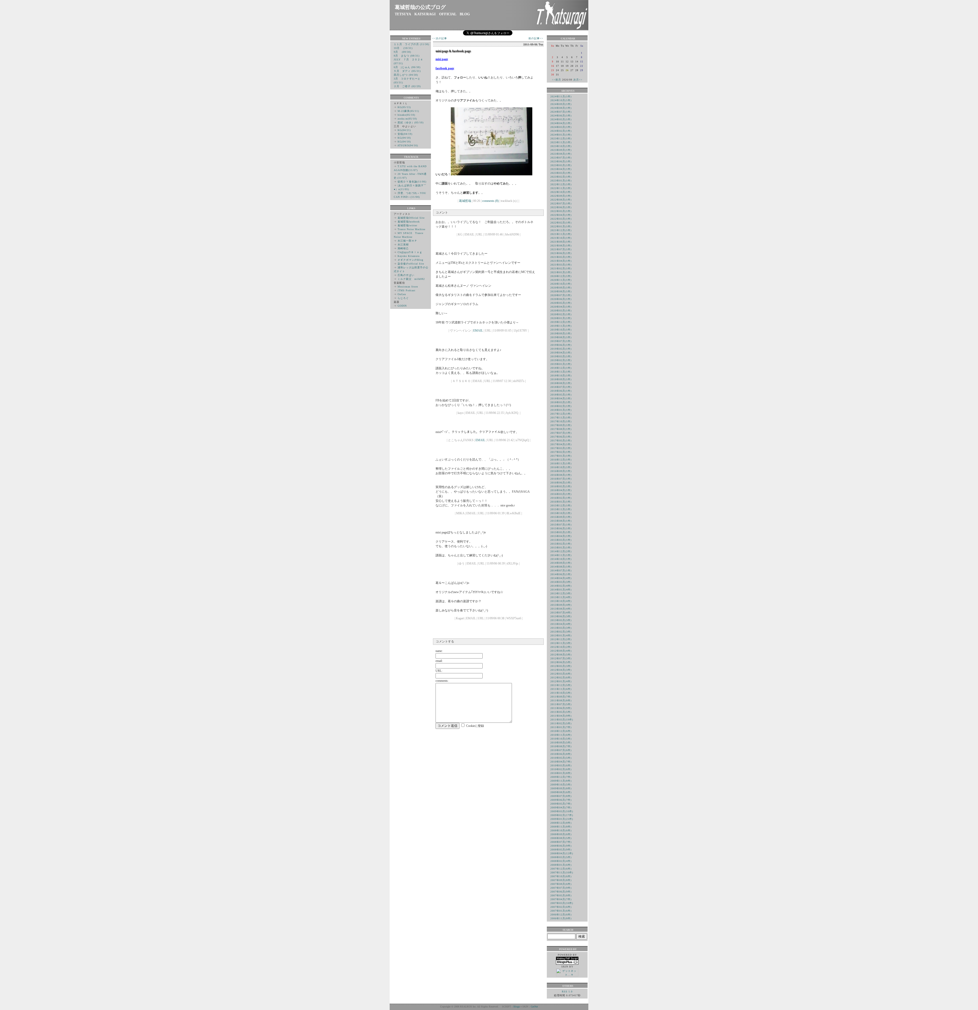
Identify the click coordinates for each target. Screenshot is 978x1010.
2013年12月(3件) (561, 593)
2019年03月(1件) (561, 356)
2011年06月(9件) (561, 708)
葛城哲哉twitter (407, 225)
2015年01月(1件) (561, 547)
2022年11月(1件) (561, 188)
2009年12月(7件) (561, 777)
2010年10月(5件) (561, 738)
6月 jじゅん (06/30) (407, 67)
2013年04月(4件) (561, 624)
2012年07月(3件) (561, 658)
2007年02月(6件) (561, 907)
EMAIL (478, 330)
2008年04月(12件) (561, 853)
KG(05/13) (404, 107)
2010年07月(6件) (561, 750)
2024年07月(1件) (561, 111)
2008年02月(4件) (561, 861)
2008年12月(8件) (561, 822)
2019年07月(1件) (561, 341)
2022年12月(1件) (561, 184)
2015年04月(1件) (561, 536)
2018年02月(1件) (561, 406)
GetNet (534, 1006)
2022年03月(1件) (561, 218)
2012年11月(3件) (561, 643)
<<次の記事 (439, 38)
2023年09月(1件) (561, 150)
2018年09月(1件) (561, 379)
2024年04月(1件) (561, 123)
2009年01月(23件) (561, 819)
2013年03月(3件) (561, 627)
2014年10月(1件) (561, 559)
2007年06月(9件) (561, 891)
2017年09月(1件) (561, 425)
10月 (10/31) (403, 48)
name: (439, 651)
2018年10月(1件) (561, 375)
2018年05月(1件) (561, 394)
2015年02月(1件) (561, 543)
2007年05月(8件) (561, 895)
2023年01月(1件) (561, 180)
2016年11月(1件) (561, 463)
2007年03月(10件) (561, 903)
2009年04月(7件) (561, 807)
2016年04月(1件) (561, 490)
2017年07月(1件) (561, 432)
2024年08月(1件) (561, 108)
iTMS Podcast (406, 290)
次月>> (577, 79)
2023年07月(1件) (561, 157)
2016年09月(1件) (561, 471)
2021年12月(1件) (561, 230)
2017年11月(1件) (561, 417)
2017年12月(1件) (561, 413)
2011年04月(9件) (561, 715)
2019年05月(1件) (561, 348)
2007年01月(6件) (561, 910)
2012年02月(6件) (561, 677)
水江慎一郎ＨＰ (407, 240)
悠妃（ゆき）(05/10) (411, 122)
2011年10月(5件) (561, 692)
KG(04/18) (404, 137)
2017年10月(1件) (561, 421)
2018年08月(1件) (561, 383)
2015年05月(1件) (561, 532)
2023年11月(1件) (561, 142)
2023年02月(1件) (561, 176)
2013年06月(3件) (561, 616)
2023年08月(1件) (561, 153)
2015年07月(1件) (561, 524)
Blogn (516, 1006)
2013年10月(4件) (561, 601)
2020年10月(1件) (561, 283)
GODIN (402, 305)
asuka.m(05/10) (407, 118)
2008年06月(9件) (561, 845)
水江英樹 (403, 244)
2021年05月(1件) (561, 257)
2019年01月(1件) (561, 364)
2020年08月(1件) (561, 291)
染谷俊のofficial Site (411, 263)
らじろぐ (403, 298)
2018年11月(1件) (561, 371)
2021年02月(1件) (561, 268)
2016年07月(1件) (561, 478)
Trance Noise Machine (411, 229)
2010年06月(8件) (561, 754)
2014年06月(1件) (561, 574)
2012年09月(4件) (561, 650)
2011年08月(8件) (561, 700)
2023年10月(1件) (561, 146)
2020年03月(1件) (561, 310)
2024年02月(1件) (561, 130)
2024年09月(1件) (561, 104)
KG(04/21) (404, 130)
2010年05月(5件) (561, 757)
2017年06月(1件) (561, 436)
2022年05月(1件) (561, 211)
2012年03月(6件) (561, 673)
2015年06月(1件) (561, 528)
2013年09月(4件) (561, 605)
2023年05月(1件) (561, 165)
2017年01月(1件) (561, 455)
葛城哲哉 (465, 201)
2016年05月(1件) (561, 486)
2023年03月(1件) (561, 173)
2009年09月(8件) (561, 788)
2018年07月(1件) (561, 387)
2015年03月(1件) (561, 540)
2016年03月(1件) (561, 494)
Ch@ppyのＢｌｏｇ (410, 252)
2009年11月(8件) (561, 780)
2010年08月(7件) (561, 746)
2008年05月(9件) (561, 849)
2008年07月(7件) (561, 842)
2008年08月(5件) (561, 838)
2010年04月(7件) (561, 761)
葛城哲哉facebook (409, 221)
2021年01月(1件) (561, 272)
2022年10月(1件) (561, 192)
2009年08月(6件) (561, 792)
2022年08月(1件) (561, 199)
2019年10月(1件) (561, 329)
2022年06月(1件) (561, 207)
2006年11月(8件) (561, 918)
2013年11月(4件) (561, 597)
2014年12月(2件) (561, 551)
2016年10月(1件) (561, 467)
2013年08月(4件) (561, 608)
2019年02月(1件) (561, 360)
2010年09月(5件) (561, 742)
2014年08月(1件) (561, 566)
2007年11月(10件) (561, 872)
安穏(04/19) (405, 134)
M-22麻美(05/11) (408, 111)
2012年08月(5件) (561, 654)
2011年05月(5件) (561, 712)
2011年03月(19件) (561, 719)
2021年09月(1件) (561, 241)
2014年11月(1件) (561, 555)
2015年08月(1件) (561, 520)
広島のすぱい (406, 275)
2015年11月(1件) (561, 509)
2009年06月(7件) (561, 799)
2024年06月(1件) (561, 115)
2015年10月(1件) (561, 513)
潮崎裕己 (403, 248)
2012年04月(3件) (561, 669)
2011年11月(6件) (561, 689)
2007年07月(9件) (561, 887)
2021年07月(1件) (561, 249)
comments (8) (490, 201)
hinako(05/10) (406, 114)
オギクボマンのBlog (410, 259)
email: (439, 661)
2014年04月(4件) (561, 578)
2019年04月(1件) (561, 352)
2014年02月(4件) (561, 585)
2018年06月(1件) (561, 390)
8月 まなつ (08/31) (406, 55)
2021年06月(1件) (561, 253)
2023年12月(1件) (561, 138)
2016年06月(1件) (561, 482)
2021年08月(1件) (561, 245)
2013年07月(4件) (561, 612)
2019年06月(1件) (561, 345)
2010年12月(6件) (561, 731)
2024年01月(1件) (561, 134)
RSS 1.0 (567, 991)
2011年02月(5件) (561, 723)
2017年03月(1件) (561, 448)
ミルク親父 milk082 (411, 279)
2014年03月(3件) (561, 582)
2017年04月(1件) (561, 444)
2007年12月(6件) (561, 868)
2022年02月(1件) (561, 222)
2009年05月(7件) (561, 803)
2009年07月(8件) (561, 796)
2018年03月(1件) (561, 402)
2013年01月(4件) (561, 635)
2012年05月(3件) (561, 666)
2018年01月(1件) (561, 410)
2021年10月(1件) (561, 238)
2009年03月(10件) (561, 811)
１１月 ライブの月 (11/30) (411, 44)
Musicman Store (408, 286)
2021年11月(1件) (561, 234)
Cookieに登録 (475, 726)
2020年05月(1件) (561, 302)
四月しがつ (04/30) (406, 74)
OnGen (402, 294)
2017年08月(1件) (561, 429)
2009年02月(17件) (561, 815)
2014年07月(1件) (561, 570)
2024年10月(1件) (561, 100)
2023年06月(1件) (561, 161)
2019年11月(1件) (561, 325)
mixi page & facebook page (453, 51)
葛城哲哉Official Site (411, 217)
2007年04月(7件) (561, 899)
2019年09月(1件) (561, 333)
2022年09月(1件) (561, 195)
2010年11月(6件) (561, 734)
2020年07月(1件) (561, 295)
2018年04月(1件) (561, 398)
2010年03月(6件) (561, 765)
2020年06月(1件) (561, 299)
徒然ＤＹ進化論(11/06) (412, 181)
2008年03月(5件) (561, 857)
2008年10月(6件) (561, 830)
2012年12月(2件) (561, 639)
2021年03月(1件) (561, 264)
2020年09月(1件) (561, 287)
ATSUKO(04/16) (407, 145)
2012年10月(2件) (561, 647)
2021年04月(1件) (561, 260)
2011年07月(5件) (561, 704)
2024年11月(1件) (561, 96)
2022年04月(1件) (561, 215)
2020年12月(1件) (561, 276)
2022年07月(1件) (561, 203)
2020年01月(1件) (561, 318)
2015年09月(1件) (561, 517)
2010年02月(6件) (561, 769)
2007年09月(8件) (561, 880)
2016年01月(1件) (561, 501)
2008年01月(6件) (561, 864)
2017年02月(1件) (561, 452)
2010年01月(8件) (561, 773)
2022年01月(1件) (561, 226)
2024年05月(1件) (561, 119)
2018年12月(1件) (561, 367)
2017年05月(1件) (561, 440)
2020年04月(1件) (561, 306)
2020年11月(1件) (561, 280)
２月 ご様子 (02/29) (407, 86)
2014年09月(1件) (561, 562)
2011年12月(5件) (561, 685)
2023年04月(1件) (561, 169)
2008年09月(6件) (561, 834)
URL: (439, 671)
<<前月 (556, 79)
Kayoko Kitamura (408, 256)
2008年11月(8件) (561, 826)
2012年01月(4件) (561, 681)
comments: (442, 681)
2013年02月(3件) (561, 631)
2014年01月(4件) (561, 589)
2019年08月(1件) (561, 337)
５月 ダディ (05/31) (407, 71)
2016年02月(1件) (561, 497)
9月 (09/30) (402, 51)
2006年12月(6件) (561, 914)
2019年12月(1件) (561, 322)
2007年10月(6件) (561, 876)
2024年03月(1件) (561, 127)
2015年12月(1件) (561, 505)
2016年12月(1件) (561, 459)
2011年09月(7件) (561, 696)
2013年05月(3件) (561, 620)
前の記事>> (535, 38)
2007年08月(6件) (561, 884)
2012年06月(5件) (561, 662)
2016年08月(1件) (561, 475)
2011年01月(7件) (561, 727)
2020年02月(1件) (561, 314)
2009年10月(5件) (561, 784)
